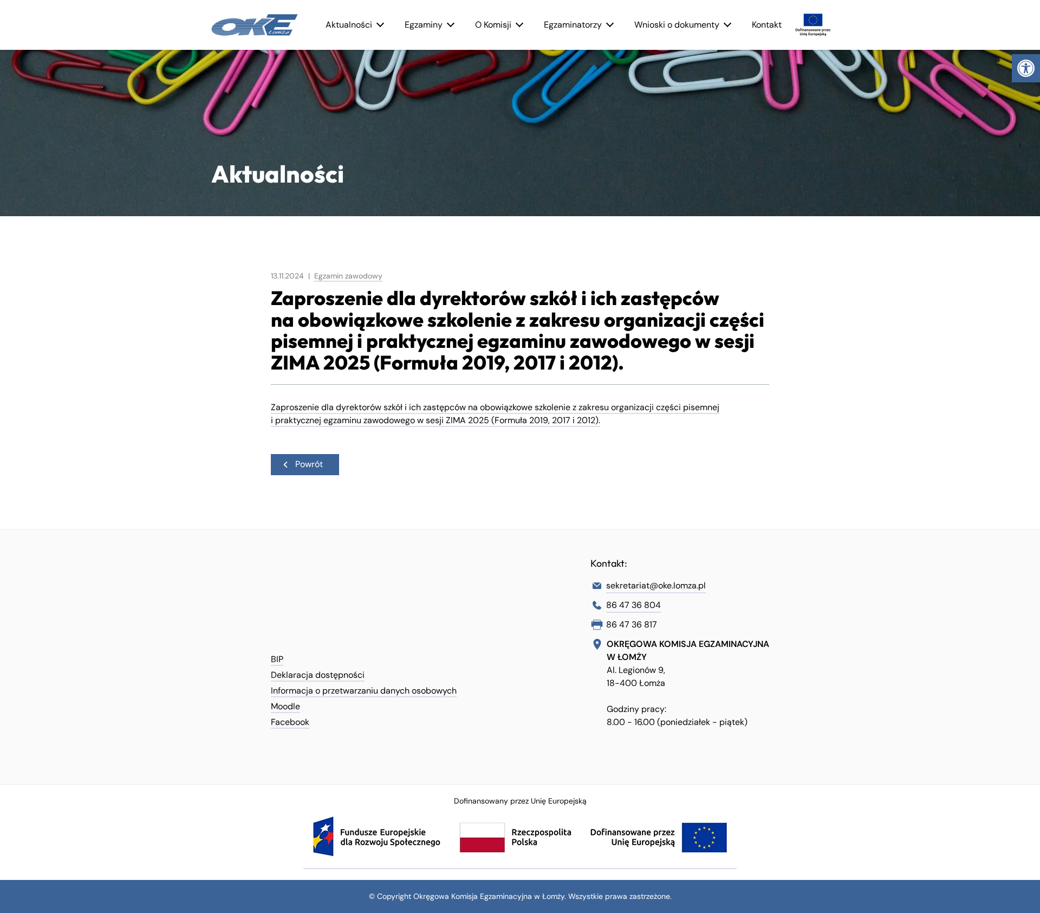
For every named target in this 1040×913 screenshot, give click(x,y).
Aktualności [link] (349, 24)
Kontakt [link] (767, 24)
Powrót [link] (309, 463)
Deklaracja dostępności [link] (318, 675)
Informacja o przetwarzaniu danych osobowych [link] (364, 690)
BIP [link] (277, 659)
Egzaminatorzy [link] (573, 24)
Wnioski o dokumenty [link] (676, 24)
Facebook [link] (290, 722)
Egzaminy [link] (424, 24)
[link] (1026, 68)
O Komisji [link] (493, 24)
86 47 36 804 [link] (633, 605)
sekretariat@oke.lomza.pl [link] (656, 585)
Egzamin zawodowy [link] (348, 276)
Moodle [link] (285, 706)
